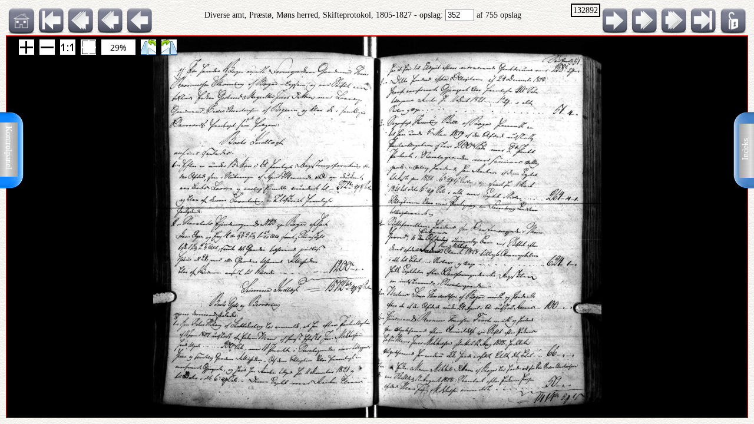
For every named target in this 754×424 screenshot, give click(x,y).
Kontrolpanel (8, 148)
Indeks (745, 149)
